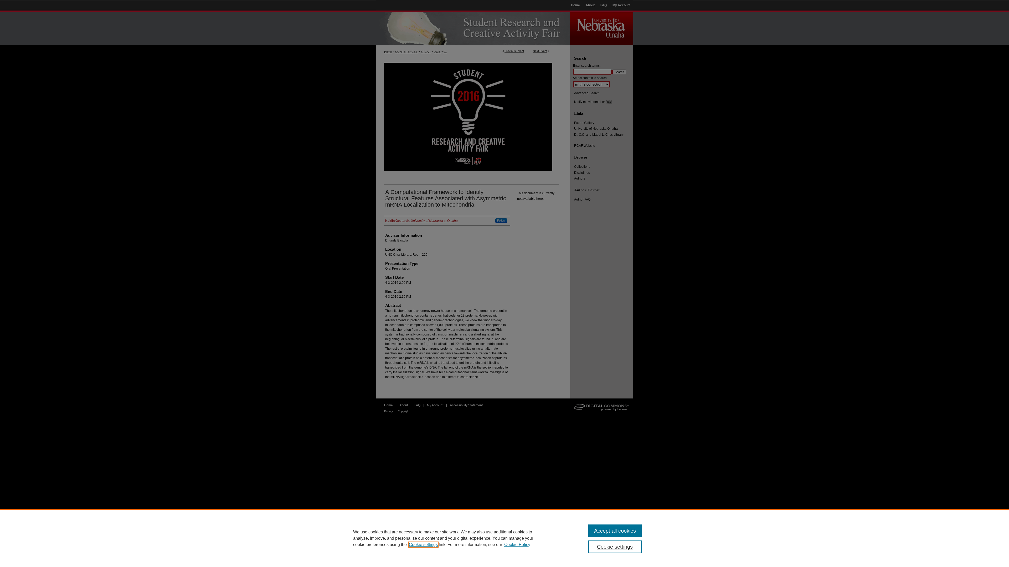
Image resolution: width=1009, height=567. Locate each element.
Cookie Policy (517, 544)
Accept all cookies (615, 531)
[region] (504, 538)
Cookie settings (423, 544)
